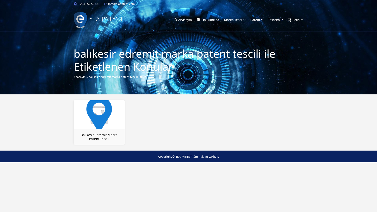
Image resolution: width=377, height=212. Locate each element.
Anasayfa (80, 77)
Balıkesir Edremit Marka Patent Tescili (99, 136)
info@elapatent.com (121, 4)
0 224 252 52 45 (88, 4)
